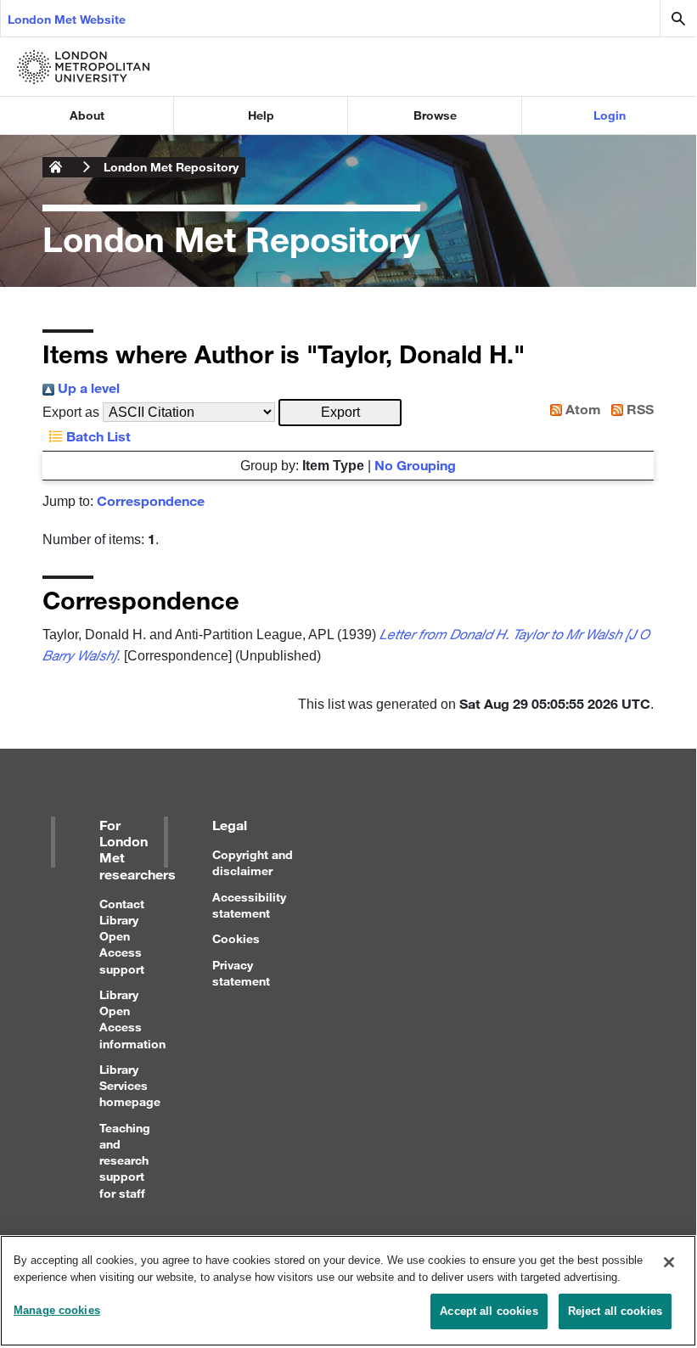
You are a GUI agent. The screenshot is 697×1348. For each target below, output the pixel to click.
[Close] (669, 1262)
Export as (70, 412)
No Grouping (415, 465)
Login (609, 115)
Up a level (87, 387)
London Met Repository (171, 167)
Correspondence (151, 500)
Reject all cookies (615, 1311)
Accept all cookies (488, 1311)
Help (261, 115)
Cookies (236, 938)
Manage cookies (57, 1310)
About (87, 115)
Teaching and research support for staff (124, 1160)
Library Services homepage (129, 1085)
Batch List (97, 436)
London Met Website (67, 19)
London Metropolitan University (56, 167)
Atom (581, 409)
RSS (638, 409)
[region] (348, 1290)
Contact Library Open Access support (121, 936)
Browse (435, 115)
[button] (340, 412)
